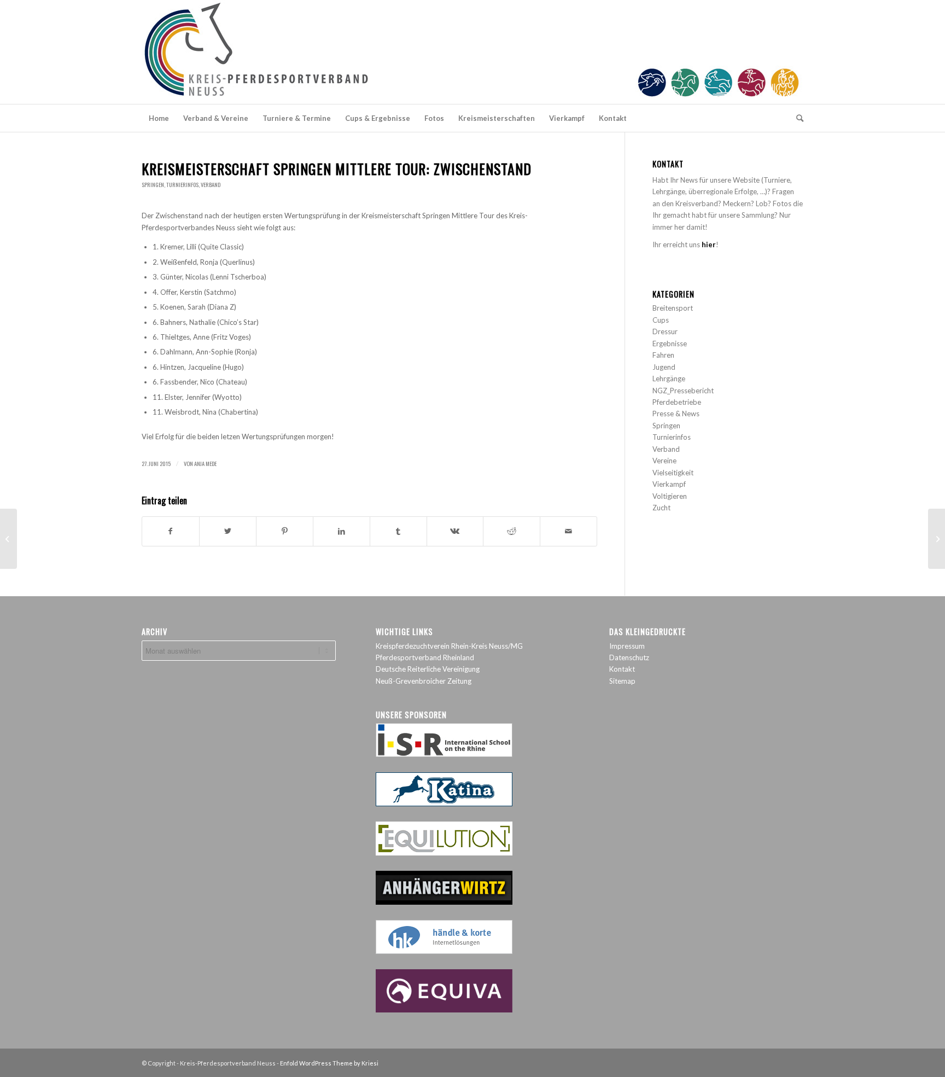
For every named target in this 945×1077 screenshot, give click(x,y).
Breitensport (672, 308)
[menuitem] (159, 118)
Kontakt (622, 669)
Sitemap (622, 681)
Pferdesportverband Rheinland (425, 657)
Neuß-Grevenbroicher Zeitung (423, 681)
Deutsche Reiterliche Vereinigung (428, 669)
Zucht (661, 507)
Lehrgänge (668, 378)
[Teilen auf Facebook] (170, 531)
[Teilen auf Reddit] (511, 531)
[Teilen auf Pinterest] (284, 531)
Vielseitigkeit (672, 472)
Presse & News (675, 413)
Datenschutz (629, 657)
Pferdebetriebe (676, 402)
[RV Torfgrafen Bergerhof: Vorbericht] (8, 539)
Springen (153, 185)
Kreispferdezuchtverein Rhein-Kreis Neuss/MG (449, 646)
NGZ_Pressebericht (683, 390)
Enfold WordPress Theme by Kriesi (329, 1063)
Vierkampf (669, 484)
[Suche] (796, 118)
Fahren (663, 355)
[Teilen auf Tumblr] (398, 531)
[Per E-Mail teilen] (568, 531)
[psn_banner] (472, 52)
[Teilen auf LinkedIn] (341, 531)
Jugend (663, 367)
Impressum (627, 646)
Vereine (664, 460)
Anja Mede (205, 463)
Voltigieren (669, 496)
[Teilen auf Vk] (455, 531)
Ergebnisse (669, 343)
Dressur (665, 331)
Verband (210, 185)
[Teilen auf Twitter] (228, 531)
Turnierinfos (182, 185)
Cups (660, 320)
